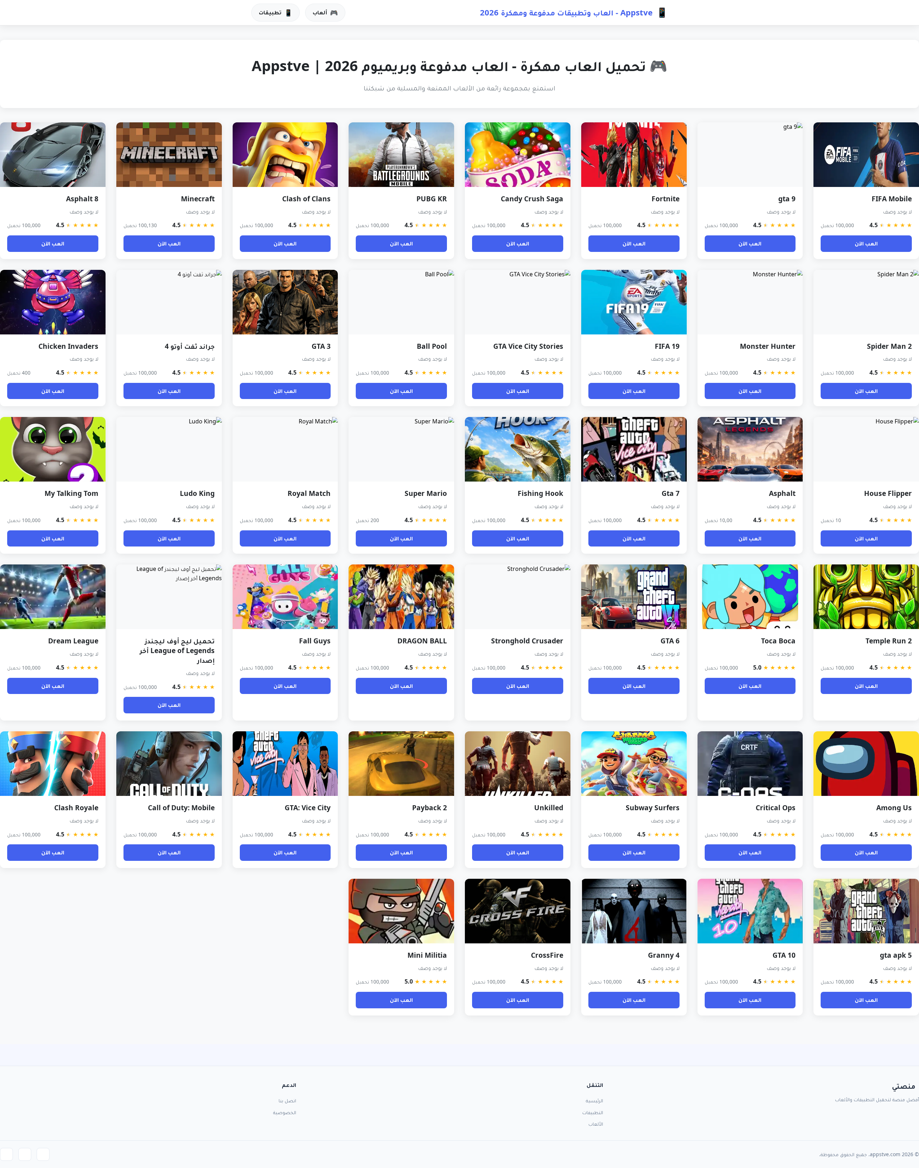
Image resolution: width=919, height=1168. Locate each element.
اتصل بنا (287, 1100)
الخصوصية (284, 1112)
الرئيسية (594, 1100)
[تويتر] (24, 1154)
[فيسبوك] (43, 1154)
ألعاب (325, 12)
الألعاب (595, 1123)
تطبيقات (275, 12)
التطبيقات (592, 1112)
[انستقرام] (6, 1154)
